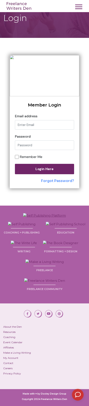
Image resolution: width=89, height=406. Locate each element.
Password (23, 136)
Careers (8, 368)
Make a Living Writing (17, 352)
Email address (26, 116)
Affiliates (8, 347)
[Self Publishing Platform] (44, 215)
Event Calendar (12, 342)
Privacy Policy (12, 373)
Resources (9, 332)
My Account (10, 357)
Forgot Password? (57, 181)
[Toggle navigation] (79, 8)
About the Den (12, 326)
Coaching (9, 337)
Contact (8, 363)
